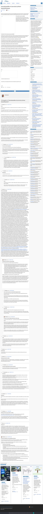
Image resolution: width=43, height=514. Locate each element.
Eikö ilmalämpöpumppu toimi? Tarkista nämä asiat (36, 87)
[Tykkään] (1, 11)
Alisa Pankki (32, 201)
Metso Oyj (31, 199)
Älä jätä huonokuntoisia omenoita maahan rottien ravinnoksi (36, 122)
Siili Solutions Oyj (32, 178)
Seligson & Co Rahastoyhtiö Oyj (34, 148)
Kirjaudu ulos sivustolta (33, 8)
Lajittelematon (33, 74)
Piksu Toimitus (28, 498)
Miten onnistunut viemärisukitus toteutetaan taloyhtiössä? (36, 119)
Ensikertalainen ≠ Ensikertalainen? (15, 475)
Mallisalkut (8, 3)
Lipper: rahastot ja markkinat (34, 16)
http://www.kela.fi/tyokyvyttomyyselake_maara (7, 415)
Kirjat (31, 72)
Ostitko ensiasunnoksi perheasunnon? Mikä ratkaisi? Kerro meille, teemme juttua (37, 95)
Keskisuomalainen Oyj (33, 194)
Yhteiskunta (32, 79)
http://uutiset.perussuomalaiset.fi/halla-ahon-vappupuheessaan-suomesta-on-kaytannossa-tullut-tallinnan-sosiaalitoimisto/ (14, 247)
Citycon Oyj (31, 134)
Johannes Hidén (14, 491)
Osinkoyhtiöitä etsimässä (36, 478)
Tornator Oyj (32, 176)
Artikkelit (4, 3)
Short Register (32, 15)
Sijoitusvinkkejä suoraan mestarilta (7, 91)
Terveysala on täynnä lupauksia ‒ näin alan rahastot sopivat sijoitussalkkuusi (37, 110)
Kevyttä (32, 71)
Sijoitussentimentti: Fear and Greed (35, 13)
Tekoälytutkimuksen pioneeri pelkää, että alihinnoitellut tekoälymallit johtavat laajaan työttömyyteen (37, 125)
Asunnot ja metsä (33, 69)
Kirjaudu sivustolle (32, 7)
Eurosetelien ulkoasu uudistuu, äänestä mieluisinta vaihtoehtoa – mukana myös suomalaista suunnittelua (36, 106)
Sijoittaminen (3, 482)
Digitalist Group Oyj (32, 169)
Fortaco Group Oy (32, 145)
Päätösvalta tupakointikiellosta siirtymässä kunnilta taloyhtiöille (36, 99)
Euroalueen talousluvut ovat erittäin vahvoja (22, 91)
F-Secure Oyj (32, 131)
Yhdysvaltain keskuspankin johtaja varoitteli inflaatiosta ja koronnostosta (37, 84)
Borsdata (31, 14)
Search (41, 3)
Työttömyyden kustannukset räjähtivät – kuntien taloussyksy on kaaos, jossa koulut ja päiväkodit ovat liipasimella (37, 91)
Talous (32, 78)
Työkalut (13, 3)
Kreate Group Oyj (32, 167)
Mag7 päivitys (4, 483)
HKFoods (31, 152)
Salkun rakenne (33, 75)
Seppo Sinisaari (7, 501)
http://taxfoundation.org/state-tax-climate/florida (20, 209)
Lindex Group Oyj (32, 157)
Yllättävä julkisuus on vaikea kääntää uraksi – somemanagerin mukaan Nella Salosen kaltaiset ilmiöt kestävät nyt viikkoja (37, 115)
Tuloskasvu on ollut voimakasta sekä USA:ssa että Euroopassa (36, 56)
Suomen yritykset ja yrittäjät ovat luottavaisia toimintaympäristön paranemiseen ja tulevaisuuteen (26, 480)
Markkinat (17, 3)
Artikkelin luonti (32, 9)
